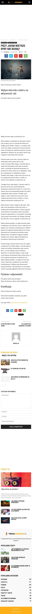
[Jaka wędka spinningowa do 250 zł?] (5, 379)
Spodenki (4, 579)
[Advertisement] (16, 21)
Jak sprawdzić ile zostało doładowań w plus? (20, 549)
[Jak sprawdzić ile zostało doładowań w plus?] (5, 551)
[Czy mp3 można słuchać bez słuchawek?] (5, 512)
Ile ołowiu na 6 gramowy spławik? (25, 325)
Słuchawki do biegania (8, 598)
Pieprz (3, 596)
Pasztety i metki (6, 593)
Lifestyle (4, 582)
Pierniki (3, 585)
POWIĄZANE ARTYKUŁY (9, 352)
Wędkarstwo (3, 42)
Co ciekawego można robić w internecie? (20, 566)
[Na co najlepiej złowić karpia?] (5, 520)
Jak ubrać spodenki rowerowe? (17, 501)
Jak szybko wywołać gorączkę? (18, 558)
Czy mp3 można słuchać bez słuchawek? (20, 510)
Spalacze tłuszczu (7, 601)
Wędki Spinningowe (12, 42)
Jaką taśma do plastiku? (9, 489)
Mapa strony (16, 609)
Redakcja (6, 52)
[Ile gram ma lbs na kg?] (5, 371)
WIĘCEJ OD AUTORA (9, 355)
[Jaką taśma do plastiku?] (16, 479)
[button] (29, 2)
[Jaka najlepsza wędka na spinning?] (5, 362)
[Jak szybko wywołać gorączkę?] (5, 560)
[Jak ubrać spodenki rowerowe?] (5, 503)
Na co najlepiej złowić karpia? (19, 518)
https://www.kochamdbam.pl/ (19, 302)
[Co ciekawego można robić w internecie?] (5, 568)
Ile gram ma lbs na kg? (18, 368)
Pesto (3, 587)
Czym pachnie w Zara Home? (8, 325)
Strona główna (4, 40)
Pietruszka (4, 590)
